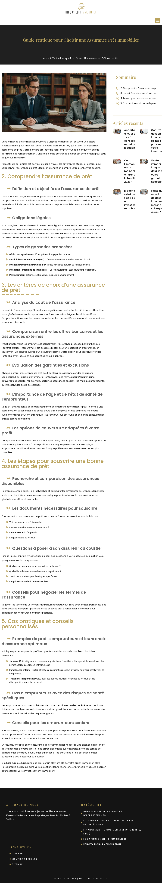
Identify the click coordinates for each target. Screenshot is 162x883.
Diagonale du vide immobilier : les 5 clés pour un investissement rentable (134, 199)
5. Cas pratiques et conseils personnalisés (140, 103)
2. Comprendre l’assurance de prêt (140, 88)
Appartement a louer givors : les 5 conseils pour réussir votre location (133, 139)
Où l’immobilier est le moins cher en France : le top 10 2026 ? (131, 171)
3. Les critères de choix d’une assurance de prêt (140, 93)
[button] (157, 20)
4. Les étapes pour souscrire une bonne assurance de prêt (140, 98)
